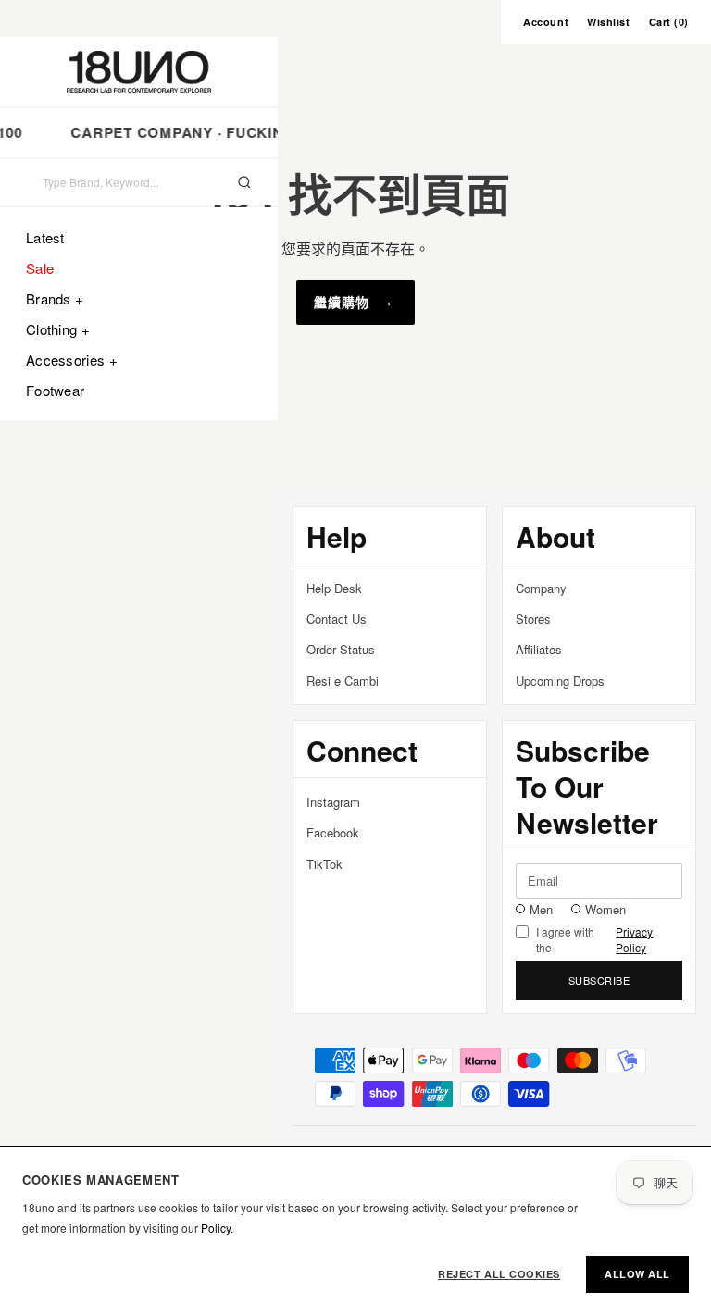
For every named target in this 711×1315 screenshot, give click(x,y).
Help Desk (334, 588)
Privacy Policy (634, 939)
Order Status (340, 649)
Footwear (55, 390)
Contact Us (336, 618)
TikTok (324, 864)
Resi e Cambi (342, 680)
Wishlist (608, 22)
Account (545, 22)
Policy (216, 1227)
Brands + (54, 298)
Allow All (637, 1274)
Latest (45, 237)
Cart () (669, 22)
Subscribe (599, 980)
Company (541, 588)
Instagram (333, 802)
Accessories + (72, 359)
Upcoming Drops (560, 680)
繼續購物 (341, 301)
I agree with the (594, 939)
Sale (40, 268)
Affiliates (539, 649)
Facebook (332, 832)
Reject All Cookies (499, 1274)
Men (541, 909)
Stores (533, 618)
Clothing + (58, 329)
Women (605, 909)
